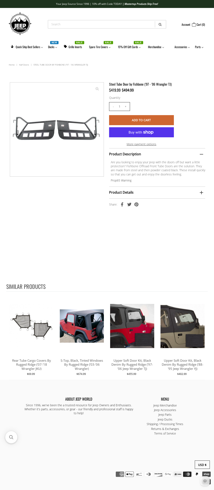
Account (186, 24)
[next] (203, 335)
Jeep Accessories (165, 410)
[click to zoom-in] (97, 89)
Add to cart (31, 330)
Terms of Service (165, 433)
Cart (200, 24)
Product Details (121, 192)
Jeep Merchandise (165, 405)
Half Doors (24, 64)
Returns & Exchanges (165, 429)
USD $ (202, 465)
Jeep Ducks (165, 419)
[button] (11, 437)
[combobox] (107, 24)
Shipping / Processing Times (165, 424)
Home (12, 64)
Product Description (125, 154)
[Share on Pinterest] (136, 204)
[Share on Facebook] (122, 204)
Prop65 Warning (121, 180)
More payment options (141, 144)
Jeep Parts (165, 415)
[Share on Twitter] (129, 204)
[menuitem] (27, 46)
